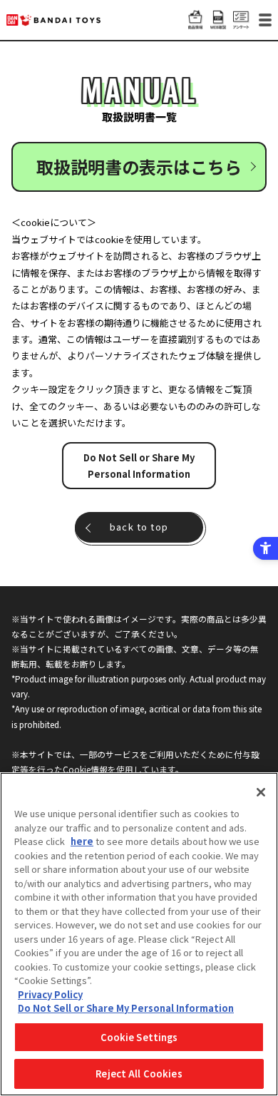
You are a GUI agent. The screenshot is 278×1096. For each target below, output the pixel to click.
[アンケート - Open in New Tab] (240, 22)
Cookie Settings (139, 1037)
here (82, 841)
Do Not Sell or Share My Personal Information (139, 466)
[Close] (261, 792)
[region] (139, 934)
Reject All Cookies (139, 1073)
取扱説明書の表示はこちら (139, 166)
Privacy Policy (50, 994)
